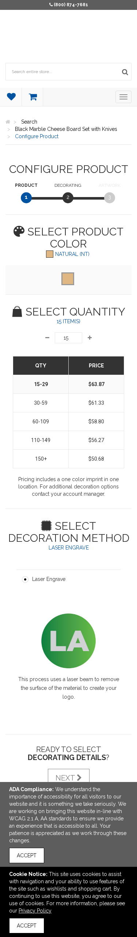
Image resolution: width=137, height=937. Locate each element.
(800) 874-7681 (71, 4)
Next (66, 778)
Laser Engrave (48, 579)
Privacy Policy (35, 911)
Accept (27, 855)
